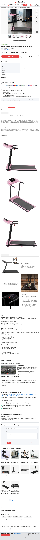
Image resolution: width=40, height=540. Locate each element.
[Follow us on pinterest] (38, 533)
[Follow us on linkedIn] (28, 534)
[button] (1, 1)
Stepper (9, 516)
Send (9, 442)
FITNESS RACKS (32, 505)
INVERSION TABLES (4, 505)
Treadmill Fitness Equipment (25, 526)
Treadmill (28, 7)
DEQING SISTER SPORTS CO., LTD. (9, 48)
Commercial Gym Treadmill (6, 519)
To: (6, 431)
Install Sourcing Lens (6, 534)
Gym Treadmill (35, 526)
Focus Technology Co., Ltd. (13, 537)
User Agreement (25, 537)
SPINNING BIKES (23, 502)
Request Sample (19, 58)
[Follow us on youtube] (36, 533)
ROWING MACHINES (14, 504)
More (2, 530)
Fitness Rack (7, 395)
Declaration (31, 537)
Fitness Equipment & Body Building (20, 7)
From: (6, 428)
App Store (4, 533)
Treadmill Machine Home (15, 526)
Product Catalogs (16, 500)
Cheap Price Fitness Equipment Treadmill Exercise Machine (33, 460)
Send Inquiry (10, 56)
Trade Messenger (17, 533)
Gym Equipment (11, 394)
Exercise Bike (15, 395)
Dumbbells (20, 395)
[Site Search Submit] (25, 5)
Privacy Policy (36, 537)
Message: (5, 433)
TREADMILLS (13, 502)
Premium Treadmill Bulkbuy (26, 528)
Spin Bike (11, 395)
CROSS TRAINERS (4, 504)
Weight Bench (31, 394)
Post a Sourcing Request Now (30, 442)
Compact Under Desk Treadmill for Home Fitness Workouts (15, 491)
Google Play (10, 533)
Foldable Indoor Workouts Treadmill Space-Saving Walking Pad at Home (25, 476)
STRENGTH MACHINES (24, 504)
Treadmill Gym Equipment (15, 528)
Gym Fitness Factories (5, 526)
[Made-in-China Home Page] (20, 2)
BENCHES (31, 504)
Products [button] (10, 4)
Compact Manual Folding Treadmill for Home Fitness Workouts (15, 476)
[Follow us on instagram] (35, 533)
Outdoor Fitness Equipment (17, 516)
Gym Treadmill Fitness (5, 528)
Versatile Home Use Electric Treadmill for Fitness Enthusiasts (33, 476)
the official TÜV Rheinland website (31, 362)
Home (2, 7)
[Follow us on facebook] (32, 533)
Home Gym (23, 394)
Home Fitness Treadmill (27, 516)
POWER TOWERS (13, 505)
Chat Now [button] (30, 56)
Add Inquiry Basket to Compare (20, 40)
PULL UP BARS (22, 505)
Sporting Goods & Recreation (8, 7)
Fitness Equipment (17, 394)
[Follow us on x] (33, 533)
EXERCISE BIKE (31, 502)
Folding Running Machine (17, 519)
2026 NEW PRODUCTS (4, 502)
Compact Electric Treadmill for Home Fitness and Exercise (5, 491)
